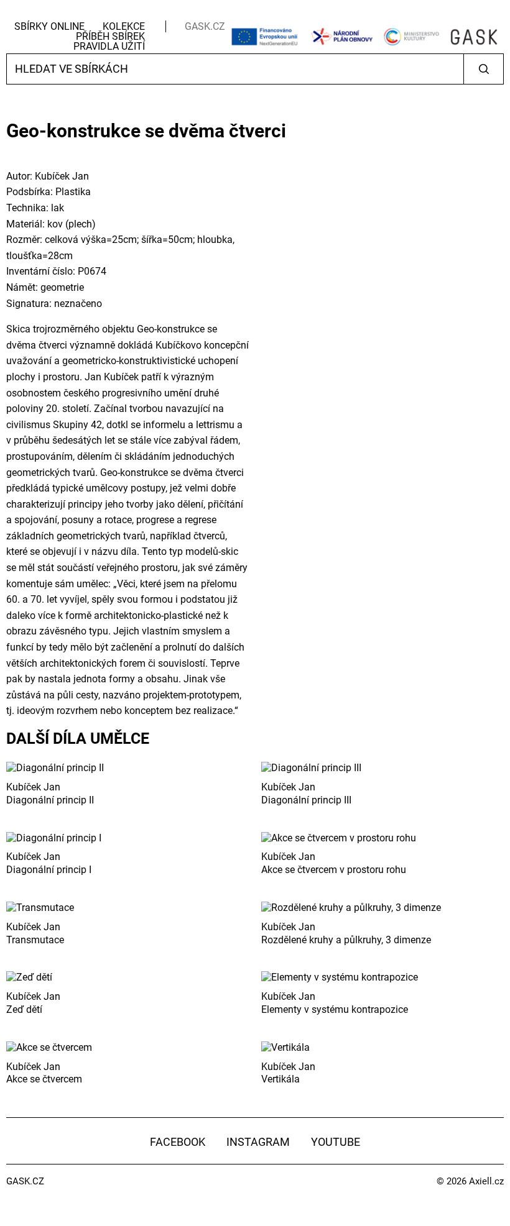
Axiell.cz (486, 1181)
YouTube (335, 1141)
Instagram (258, 1141)
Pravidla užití (109, 46)
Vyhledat (483, 69)
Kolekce (124, 26)
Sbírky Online (49, 26)
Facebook (177, 1141)
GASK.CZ (205, 26)
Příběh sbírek (110, 36)
